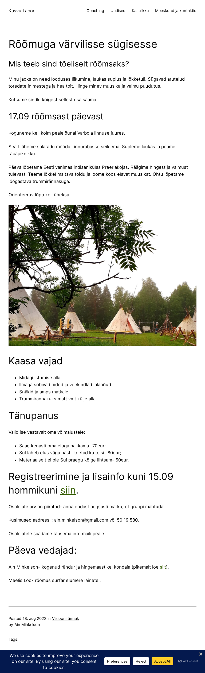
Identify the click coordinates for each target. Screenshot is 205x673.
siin (68, 490)
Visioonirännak (65, 618)
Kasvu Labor (21, 10)
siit (163, 567)
